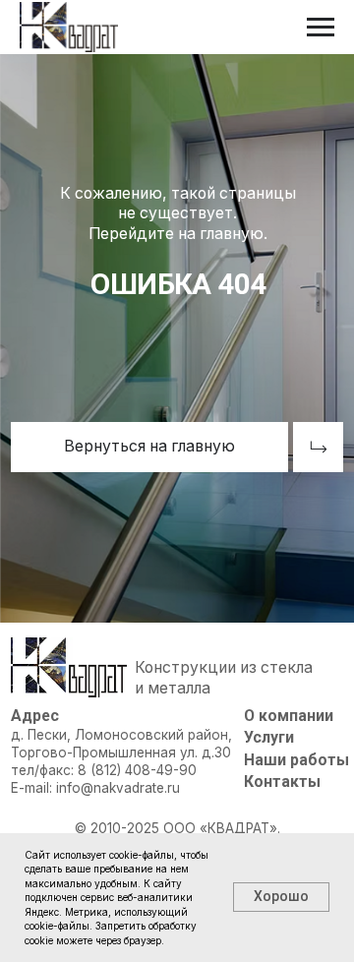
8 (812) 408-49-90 (137, 770)
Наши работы (296, 760)
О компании (288, 715)
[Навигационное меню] (320, 27)
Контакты (282, 781)
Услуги (269, 737)
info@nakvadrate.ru (118, 788)
